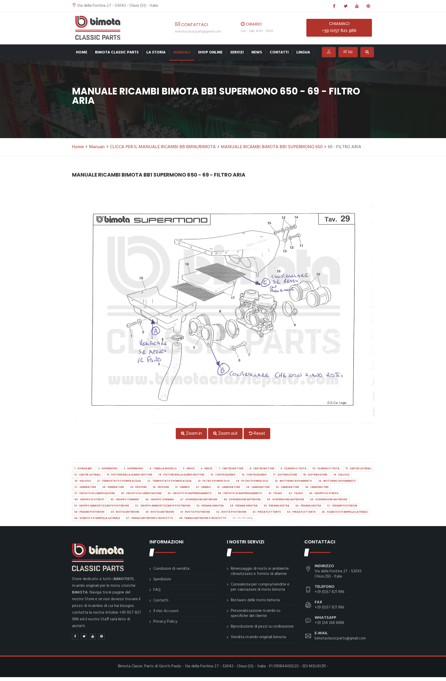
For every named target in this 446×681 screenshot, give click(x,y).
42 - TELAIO (296, 493)
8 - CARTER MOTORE (262, 468)
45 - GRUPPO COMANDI (124, 499)
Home (81, 52)
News (256, 52)
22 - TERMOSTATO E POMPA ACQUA (169, 481)
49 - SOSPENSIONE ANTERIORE (285, 499)
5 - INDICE (189, 468)
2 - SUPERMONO (108, 468)
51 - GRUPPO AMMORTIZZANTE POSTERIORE (101, 506)
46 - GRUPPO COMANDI (159, 499)
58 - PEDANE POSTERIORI (89, 512)
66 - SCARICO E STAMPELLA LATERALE (97, 518)
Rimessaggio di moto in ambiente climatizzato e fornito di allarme (260, 571)
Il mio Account (166, 611)
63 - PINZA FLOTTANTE (267, 512)
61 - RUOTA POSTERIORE (195, 512)
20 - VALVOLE (82, 481)
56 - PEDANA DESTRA (308, 506)
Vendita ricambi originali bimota (258, 637)
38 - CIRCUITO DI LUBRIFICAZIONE (141, 493)
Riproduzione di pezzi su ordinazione (262, 626)
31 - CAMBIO (182, 487)
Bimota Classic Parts (117, 52)
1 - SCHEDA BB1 (83, 468)
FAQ (157, 590)
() (350, 52)
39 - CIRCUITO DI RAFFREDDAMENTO (190, 493)
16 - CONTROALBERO (254, 475)
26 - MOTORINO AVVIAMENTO (337, 481)
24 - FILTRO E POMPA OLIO (252, 481)
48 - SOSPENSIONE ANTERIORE (242, 499)
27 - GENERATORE (85, 487)
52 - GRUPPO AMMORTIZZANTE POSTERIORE (162, 506)
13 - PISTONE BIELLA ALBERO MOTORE (129, 475)
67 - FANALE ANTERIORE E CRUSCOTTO (149, 518)
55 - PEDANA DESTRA (276, 506)
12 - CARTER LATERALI (87, 475)
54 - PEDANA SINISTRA (244, 506)
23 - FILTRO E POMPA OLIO (214, 481)
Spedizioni (162, 579)
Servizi (237, 52)
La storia (155, 52)
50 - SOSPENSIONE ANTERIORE (328, 499)
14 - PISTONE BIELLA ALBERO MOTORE (181, 475)
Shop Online (210, 52)
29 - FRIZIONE (138, 487)
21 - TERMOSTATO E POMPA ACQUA (119, 481)
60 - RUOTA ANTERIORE (160, 512)
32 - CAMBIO (203, 487)
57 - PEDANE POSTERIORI (342, 506)
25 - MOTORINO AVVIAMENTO (293, 481)
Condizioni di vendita (171, 568)
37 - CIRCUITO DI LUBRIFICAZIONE (94, 493)
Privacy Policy (165, 621)
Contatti (279, 52)
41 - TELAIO (275, 493)
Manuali (181, 52)
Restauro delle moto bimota (255, 600)
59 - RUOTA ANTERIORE (125, 512)
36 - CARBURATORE (317, 487)
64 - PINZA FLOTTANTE (301, 512)
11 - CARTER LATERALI (358, 468)
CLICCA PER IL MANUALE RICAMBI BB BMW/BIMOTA (163, 147)
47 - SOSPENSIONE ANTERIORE (198, 499)
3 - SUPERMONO (133, 468)
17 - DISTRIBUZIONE (285, 475)
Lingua (303, 52)
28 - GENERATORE (113, 487)
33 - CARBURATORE (228, 487)
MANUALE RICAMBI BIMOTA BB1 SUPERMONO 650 (272, 147)
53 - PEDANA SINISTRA (210, 506)
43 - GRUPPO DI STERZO (324, 493)
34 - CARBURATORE (258, 487)
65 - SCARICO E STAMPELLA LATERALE (345, 512)
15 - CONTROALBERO (223, 475)
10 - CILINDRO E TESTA (326, 468)
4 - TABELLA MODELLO (163, 468)
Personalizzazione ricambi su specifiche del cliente (255, 613)
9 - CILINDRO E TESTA (293, 468)
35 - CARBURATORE (287, 487)
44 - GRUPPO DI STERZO (89, 499)
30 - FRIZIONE (161, 487)
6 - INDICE (206, 468)
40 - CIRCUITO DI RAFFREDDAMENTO (240, 493)
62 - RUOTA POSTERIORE (231, 512)
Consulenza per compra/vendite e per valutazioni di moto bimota (260, 587)
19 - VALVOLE (341, 475)
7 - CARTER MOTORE (231, 468)
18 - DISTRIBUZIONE (315, 475)
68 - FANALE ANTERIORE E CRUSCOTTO (202, 518)
